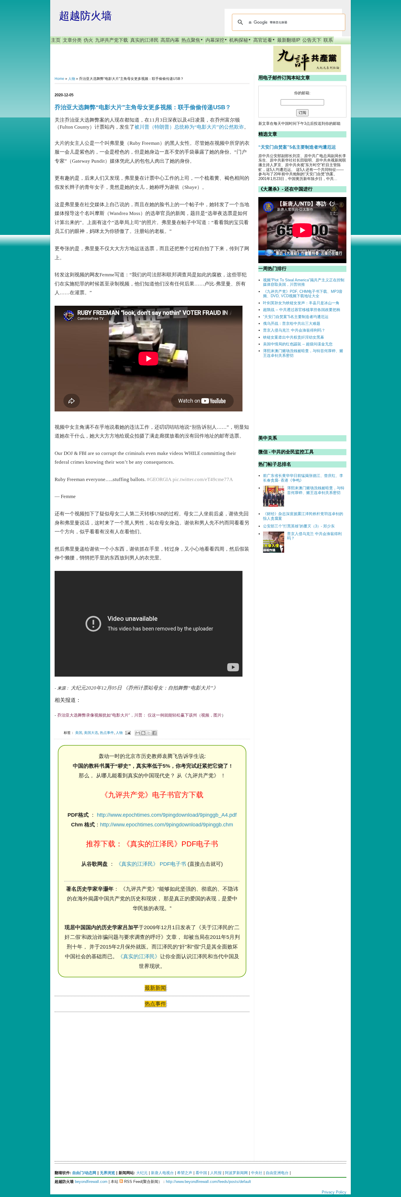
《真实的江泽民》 (139, 956)
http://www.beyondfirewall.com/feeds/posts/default (208, 1181)
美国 (78, 732)
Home (59, 79)
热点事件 (107, 732)
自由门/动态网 (84, 1173)
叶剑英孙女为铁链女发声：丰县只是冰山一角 (301, 303)
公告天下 (311, 40)
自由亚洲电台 (277, 1173)
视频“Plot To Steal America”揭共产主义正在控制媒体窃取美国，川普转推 (303, 282)
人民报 (216, 1173)
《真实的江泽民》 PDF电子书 (151, 864)
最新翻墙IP (288, 40)
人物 (71, 79)
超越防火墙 (85, 16)
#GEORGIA (159, 479)
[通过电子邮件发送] (138, 733)
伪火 (88, 40)
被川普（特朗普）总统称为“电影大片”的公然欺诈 (189, 127)
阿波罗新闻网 (236, 1173)
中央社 (256, 1173)
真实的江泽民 (144, 40)
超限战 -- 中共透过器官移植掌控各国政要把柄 (301, 309)
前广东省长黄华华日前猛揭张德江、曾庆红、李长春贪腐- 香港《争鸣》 (303, 478)
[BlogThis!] (143, 733)
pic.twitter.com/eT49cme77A (203, 479)
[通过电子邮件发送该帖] (128, 732)
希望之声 (184, 1173)
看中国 (201, 1173)
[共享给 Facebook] (154, 733)
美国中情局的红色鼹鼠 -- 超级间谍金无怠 (298, 344)
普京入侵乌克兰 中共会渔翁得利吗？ (294, 330)
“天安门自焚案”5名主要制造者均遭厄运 (297, 146)
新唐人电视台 (162, 1173)
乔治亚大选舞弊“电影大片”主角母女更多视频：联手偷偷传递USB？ (143, 107)
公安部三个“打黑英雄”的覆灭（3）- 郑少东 (299, 526)
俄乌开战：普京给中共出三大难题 (291, 323)
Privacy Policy (334, 1192)
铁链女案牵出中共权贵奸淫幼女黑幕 (293, 337)
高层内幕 (170, 40)
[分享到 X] (149, 733)
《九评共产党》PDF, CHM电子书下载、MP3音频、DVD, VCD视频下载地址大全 (303, 293)
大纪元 (142, 1173)
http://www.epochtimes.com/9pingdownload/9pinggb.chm (166, 825)
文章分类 (72, 40)
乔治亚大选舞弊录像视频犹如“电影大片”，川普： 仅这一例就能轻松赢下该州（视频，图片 (139, 715)
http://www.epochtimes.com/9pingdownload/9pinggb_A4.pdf (167, 815)
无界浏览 (107, 1173)
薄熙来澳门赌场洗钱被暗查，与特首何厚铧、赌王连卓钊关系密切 (315, 490)
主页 (55, 40)
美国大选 (91, 732)
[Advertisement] (99, 1073)
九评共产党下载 (111, 40)
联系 (328, 40)
